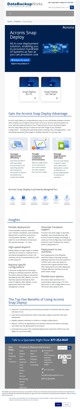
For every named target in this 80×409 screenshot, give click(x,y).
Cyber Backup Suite (22, 354)
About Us (33, 351)
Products (17, 21)
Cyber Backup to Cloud (23, 387)
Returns (33, 362)
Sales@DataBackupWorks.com (52, 375)
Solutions (33, 356)
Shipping (33, 359)
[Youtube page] (69, 358)
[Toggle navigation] (10, 13)
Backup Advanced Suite (22, 362)
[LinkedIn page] (64, 362)
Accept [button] (58, 404)
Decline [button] (67, 404)
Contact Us (12, 362)
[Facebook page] (60, 358)
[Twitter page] (64, 358)
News (32, 354)
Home (10, 21)
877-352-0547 (68, 2)
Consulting (34, 365)
